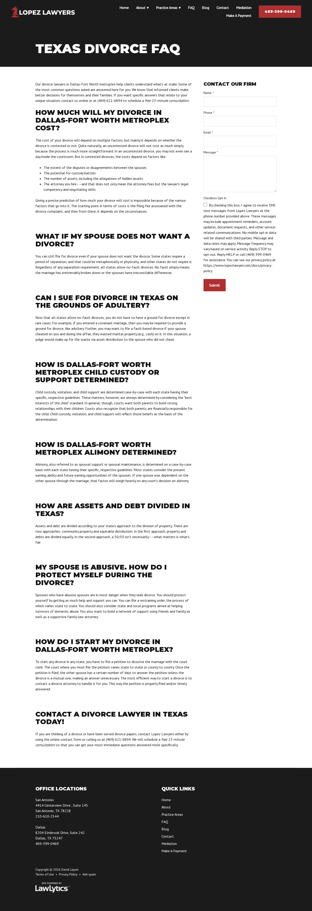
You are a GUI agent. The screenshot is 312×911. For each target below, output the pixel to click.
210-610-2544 (47, 816)
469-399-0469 (279, 11)
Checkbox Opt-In (215, 198)
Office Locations (61, 789)
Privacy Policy (68, 874)
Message (211, 152)
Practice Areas (166, 7)
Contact (223, 7)
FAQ (191, 7)
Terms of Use (44, 874)
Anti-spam (89, 874)
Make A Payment (238, 15)
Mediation (243, 7)
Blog (205, 7)
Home (124, 7)
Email (208, 132)
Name (209, 93)
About (140, 7)
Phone (209, 113)
